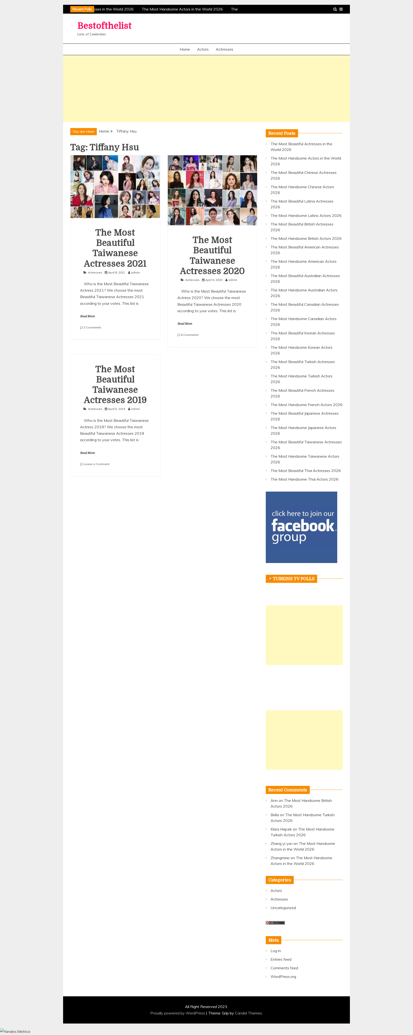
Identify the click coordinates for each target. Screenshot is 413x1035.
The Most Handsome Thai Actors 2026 (304, 479)
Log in (276, 950)
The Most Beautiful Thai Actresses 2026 (306, 470)
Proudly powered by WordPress (178, 1013)
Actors (203, 49)
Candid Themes (248, 1013)
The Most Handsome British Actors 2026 (306, 238)
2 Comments (92, 327)
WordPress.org (283, 976)
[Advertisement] (206, 88)
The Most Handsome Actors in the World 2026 (180, 9)
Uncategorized (283, 907)
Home (185, 49)
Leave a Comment (96, 464)
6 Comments (190, 335)
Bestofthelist (104, 26)
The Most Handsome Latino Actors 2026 (306, 215)
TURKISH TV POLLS (294, 578)
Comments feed (284, 967)
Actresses (224, 49)
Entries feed (281, 959)
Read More (87, 316)
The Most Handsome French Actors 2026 (306, 404)
